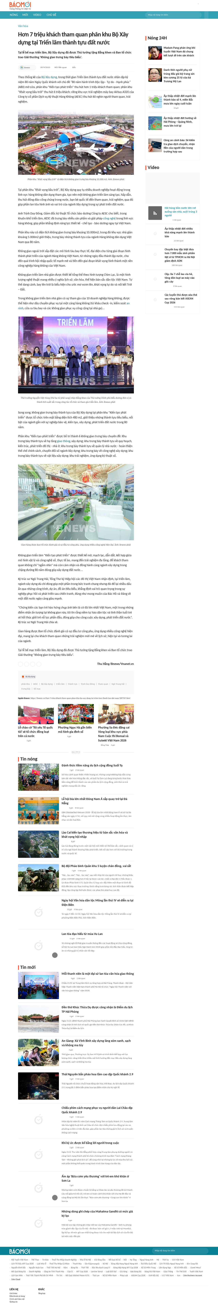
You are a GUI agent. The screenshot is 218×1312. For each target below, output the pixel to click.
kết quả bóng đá (18, 1272)
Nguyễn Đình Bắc (18, 1268)
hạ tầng (133, 1260)
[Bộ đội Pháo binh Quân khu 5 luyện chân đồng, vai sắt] (38, 877)
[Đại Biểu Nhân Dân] (64, 1050)
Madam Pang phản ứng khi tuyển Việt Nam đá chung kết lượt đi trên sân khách (179, 52)
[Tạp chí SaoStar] (167, 60)
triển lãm (60, 684)
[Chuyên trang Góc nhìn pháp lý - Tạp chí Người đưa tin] (166, 156)
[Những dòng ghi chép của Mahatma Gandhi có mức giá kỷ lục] (38, 1223)
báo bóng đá (135, 1272)
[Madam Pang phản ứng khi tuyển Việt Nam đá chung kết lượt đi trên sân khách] (155, 53)
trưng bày (25, 689)
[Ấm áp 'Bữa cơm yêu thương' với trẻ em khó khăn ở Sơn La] (38, 1188)
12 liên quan (178, 241)
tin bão (45, 1260)
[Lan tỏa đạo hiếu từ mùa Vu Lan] (38, 945)
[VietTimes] (64, 808)
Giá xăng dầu (99, 1260)
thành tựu (72, 684)
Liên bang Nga (165, 1268)
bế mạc (37, 689)
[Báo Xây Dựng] (65, 842)
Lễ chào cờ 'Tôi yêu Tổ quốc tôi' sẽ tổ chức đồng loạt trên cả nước (35, 732)
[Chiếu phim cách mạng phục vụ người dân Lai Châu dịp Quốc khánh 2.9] (38, 1119)
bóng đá (74, 1268)
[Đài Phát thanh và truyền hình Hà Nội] (61, 737)
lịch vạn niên (17, 1276)
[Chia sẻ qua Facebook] (20, 664)
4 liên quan (78, 910)
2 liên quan (79, 770)
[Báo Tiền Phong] (167, 130)
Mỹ (158, 1260)
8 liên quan (79, 808)
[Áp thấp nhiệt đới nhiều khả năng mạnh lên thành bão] (155, 234)
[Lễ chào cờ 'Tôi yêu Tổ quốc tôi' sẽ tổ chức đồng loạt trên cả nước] (36, 714)
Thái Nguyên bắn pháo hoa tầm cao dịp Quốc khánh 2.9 (97, 1074)
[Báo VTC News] (168, 108)
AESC (35, 684)
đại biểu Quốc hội (148, 1264)
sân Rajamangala (92, 1264)
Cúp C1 (70, 1272)
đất (125, 1260)
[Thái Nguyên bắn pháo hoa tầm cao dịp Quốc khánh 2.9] (38, 1086)
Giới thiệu (13, 1293)
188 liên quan (177, 265)
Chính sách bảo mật (17, 1299)
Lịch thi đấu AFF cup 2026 (22, 1264)
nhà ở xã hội (85, 1260)
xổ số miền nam (110, 1276)
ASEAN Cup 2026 (138, 1276)
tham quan (103, 684)
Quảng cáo (14, 1302)
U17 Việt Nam (168, 1276)
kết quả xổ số (114, 1260)
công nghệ (109, 218)
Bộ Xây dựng (49, 77)
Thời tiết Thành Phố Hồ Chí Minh (39, 1276)
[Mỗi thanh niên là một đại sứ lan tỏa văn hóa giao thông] (38, 985)
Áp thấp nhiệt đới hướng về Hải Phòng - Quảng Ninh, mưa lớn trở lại (180, 122)
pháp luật (124, 1276)
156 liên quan (179, 307)
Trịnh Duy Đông (88, 684)
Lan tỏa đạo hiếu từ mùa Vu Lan (82, 934)
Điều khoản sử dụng (17, 1296)
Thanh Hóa (77, 1264)
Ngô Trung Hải (118, 684)
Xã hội (105, 1264)
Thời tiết (85, 1268)
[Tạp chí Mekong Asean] (63, 910)
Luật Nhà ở (41, 1264)
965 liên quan (60, 67)
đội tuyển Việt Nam (19, 1260)
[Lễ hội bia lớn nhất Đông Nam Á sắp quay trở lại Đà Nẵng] (38, 810)
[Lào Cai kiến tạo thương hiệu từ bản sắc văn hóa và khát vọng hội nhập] (38, 844)
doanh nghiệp (35, 1272)
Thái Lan (95, 1276)
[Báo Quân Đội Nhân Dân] (66, 871)
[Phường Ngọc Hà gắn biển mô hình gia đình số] (76, 714)
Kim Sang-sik (192, 1264)
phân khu (25, 684)
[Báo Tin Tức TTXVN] (64, 1221)
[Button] (206, 15)
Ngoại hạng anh (146, 1260)
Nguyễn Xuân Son (36, 1268)
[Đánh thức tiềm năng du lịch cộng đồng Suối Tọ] (38, 777)
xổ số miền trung (148, 1268)
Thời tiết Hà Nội (53, 1268)
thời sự (165, 1260)
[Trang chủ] (20, 5)
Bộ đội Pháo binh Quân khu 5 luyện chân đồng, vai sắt (96, 866)
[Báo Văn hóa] (65, 770)
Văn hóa (23, 26)
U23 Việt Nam (178, 1260)
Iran (178, 1276)
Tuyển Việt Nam (196, 1272)
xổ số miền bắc (180, 1268)
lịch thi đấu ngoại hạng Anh (171, 1264)
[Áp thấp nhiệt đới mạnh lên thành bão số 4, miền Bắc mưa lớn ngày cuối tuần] (155, 101)
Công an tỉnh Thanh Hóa (54, 1272)
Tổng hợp (41, 1293)
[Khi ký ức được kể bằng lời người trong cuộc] (38, 1154)
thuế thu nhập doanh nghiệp (64, 1260)
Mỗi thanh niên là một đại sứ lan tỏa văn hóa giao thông (98, 974)
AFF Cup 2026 (82, 1272)
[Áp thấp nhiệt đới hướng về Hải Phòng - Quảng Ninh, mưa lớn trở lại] (155, 123)
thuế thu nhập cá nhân (59, 1264)
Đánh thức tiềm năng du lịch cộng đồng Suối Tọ (92, 765)
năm (66, 1268)
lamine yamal (97, 1272)
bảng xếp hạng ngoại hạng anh (124, 1264)
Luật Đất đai (111, 1272)
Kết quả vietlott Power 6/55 (77, 1276)
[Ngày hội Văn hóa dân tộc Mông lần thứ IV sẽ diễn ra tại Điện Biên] (38, 912)
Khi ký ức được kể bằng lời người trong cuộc (90, 1143)
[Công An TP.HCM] (167, 266)
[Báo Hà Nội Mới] (21, 741)
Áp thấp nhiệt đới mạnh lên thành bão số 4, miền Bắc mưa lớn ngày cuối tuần (180, 100)
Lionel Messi (195, 1268)
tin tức (59, 1276)
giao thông (63, 441)
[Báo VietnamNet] (166, 86)
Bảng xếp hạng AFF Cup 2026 (125, 1268)
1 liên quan (82, 871)
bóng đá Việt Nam (152, 1272)
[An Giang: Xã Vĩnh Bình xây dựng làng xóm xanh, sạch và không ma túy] (38, 1052)
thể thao (35, 1260)
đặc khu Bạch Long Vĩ (101, 1268)
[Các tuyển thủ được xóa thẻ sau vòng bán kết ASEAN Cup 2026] (155, 300)
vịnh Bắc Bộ (154, 1276)
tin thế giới (181, 1272)
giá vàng (123, 1272)
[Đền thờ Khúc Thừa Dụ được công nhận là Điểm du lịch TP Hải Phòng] (38, 1019)
